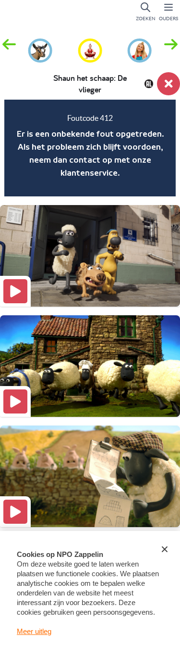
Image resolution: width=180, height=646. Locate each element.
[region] (90, 148)
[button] (171, 49)
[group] (40, 49)
